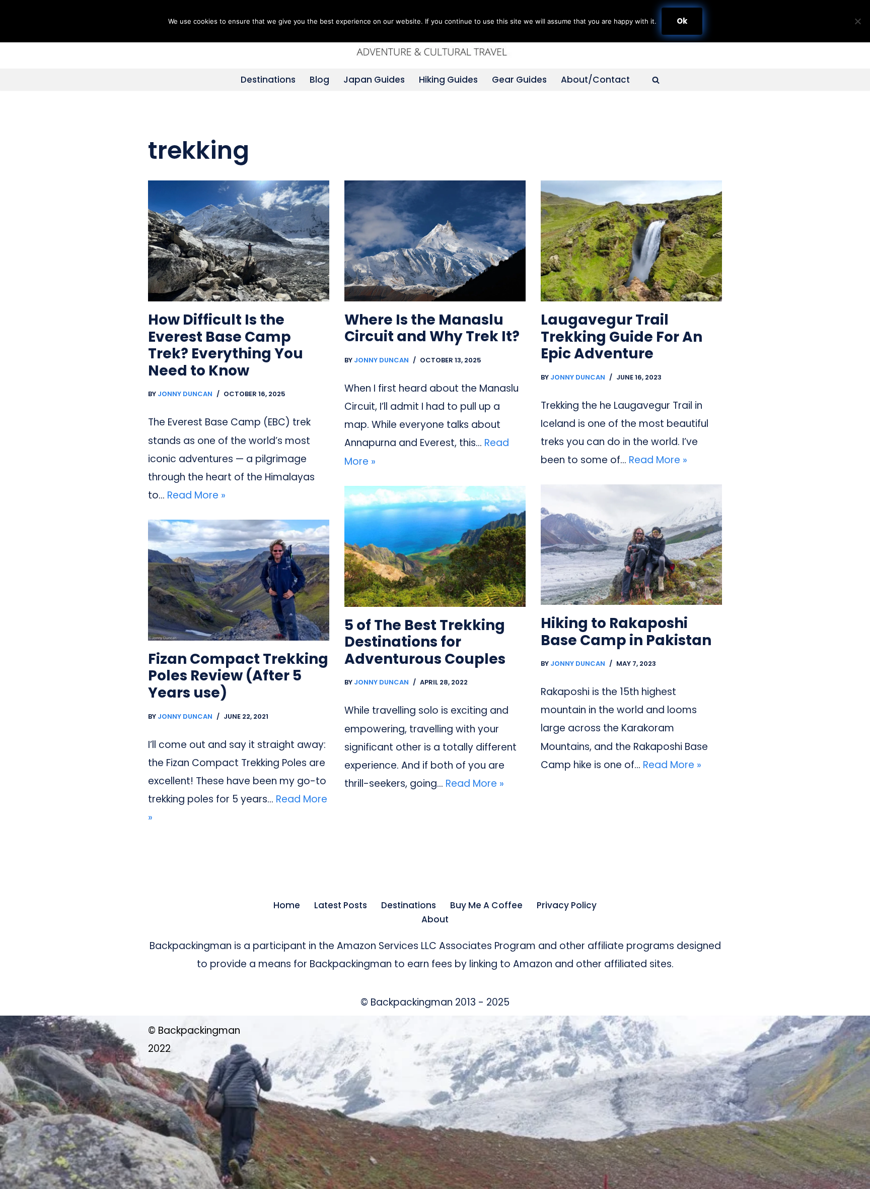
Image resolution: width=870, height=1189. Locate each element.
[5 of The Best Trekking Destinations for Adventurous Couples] (435, 546)
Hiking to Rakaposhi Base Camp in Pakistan (626, 631)
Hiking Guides (448, 80)
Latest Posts (340, 905)
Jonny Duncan (185, 394)
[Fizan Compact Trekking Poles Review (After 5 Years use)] (238, 580)
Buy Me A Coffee (486, 905)
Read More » (196, 495)
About (435, 919)
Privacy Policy (567, 905)
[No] (857, 21)
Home (286, 905)
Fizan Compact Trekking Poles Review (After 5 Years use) (238, 676)
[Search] (656, 80)
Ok (682, 21)
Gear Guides (519, 80)
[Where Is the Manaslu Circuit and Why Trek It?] (435, 240)
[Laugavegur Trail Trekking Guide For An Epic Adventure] (631, 240)
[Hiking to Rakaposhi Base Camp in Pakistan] (631, 544)
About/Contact (595, 80)
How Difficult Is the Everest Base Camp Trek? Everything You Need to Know (225, 345)
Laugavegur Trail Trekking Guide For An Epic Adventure (621, 336)
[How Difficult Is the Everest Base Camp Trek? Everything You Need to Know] (238, 240)
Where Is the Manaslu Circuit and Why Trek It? (432, 328)
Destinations (268, 80)
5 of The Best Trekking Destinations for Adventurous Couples (424, 642)
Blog (319, 80)
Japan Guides (374, 80)
